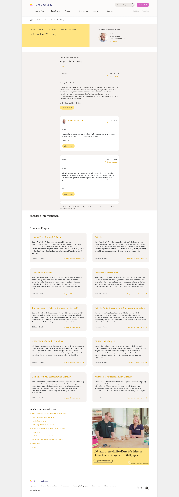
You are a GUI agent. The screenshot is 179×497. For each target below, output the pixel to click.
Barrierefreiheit (35, 490)
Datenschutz (96, 486)
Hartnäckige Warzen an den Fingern (43, 425)
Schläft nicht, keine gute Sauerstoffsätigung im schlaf (48, 428)
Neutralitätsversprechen (49, 486)
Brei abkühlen (36, 432)
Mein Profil (144, 5)
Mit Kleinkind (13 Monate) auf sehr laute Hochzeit (47, 440)
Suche (133, 5)
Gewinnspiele (83, 11)
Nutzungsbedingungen (80, 486)
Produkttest (145, 11)
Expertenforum (40, 11)
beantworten (68, 107)
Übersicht (65, 67)
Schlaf (34, 447)
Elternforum (55, 11)
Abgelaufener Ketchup (39, 421)
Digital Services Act (110, 486)
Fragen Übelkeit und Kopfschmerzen (43, 417)
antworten (69, 146)
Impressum (33, 486)
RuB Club (136, 11)
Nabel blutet (36, 443)
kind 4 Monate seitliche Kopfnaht (42, 436)
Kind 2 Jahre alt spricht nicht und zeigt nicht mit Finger (49, 413)
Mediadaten (65, 486)
